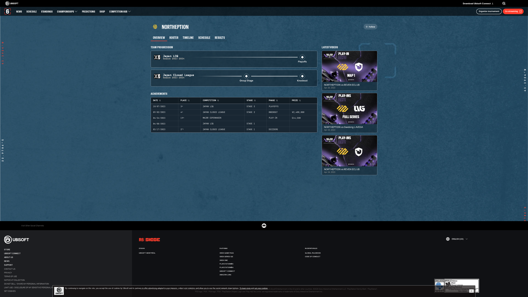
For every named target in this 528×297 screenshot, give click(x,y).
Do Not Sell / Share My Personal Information (26, 283)
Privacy (8, 272)
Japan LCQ (208, 106)
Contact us (9, 269)
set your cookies (261, 288)
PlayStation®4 (226, 267)
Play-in (273, 118)
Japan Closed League (214, 112)
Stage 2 (251, 106)
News (6, 261)
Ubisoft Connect (12, 253)
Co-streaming (511, 11)
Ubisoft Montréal (147, 253)
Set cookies (10, 291)
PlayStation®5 (226, 264)
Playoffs (302, 62)
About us (8, 257)
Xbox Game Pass (227, 253)
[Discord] (264, 225)
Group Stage (246, 80)
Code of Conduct (312, 257)
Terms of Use (10, 276)
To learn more (245, 288)
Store (7, 250)
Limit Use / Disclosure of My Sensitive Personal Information (34, 287)
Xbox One (224, 260)
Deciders (273, 129)
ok (471, 291)
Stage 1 (251, 124)
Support (8, 265)
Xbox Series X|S (226, 257)
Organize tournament (489, 11)
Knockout (302, 80)
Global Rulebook (313, 253)
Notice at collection (14, 280)
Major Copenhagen (212, 118)
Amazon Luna (225, 275)
